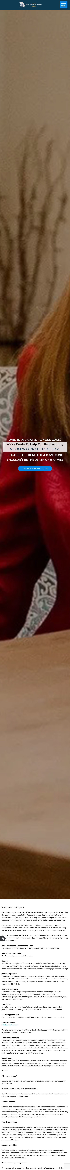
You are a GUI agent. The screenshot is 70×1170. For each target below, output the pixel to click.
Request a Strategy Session (35, 468)
